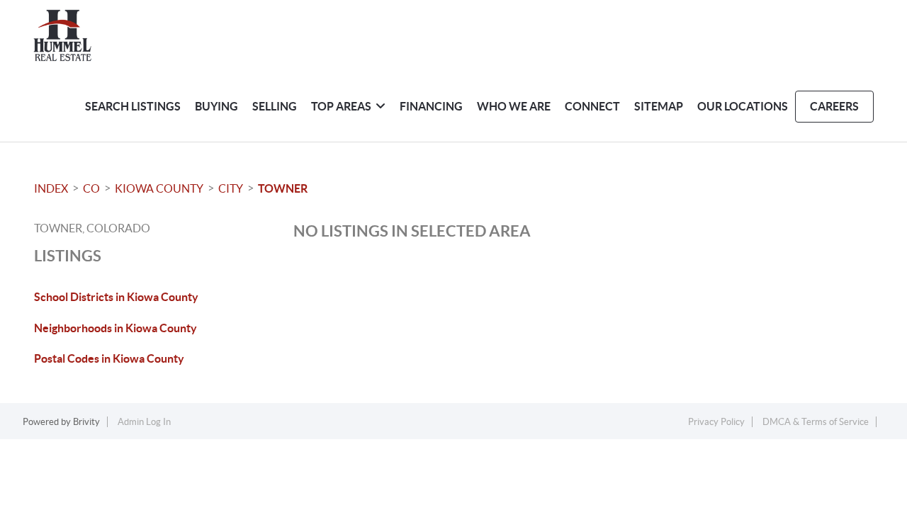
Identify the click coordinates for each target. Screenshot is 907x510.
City (230, 188)
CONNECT (592, 106)
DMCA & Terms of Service (815, 421)
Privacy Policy (716, 421)
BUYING (216, 106)
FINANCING (431, 106)
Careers (834, 106)
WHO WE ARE (514, 106)
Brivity (86, 421)
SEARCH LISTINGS (133, 106)
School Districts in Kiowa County (116, 296)
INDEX (51, 188)
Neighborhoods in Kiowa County (115, 328)
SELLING (274, 106)
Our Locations (742, 106)
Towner (283, 188)
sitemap (658, 106)
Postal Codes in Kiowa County (109, 358)
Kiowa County (159, 188)
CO (91, 188)
